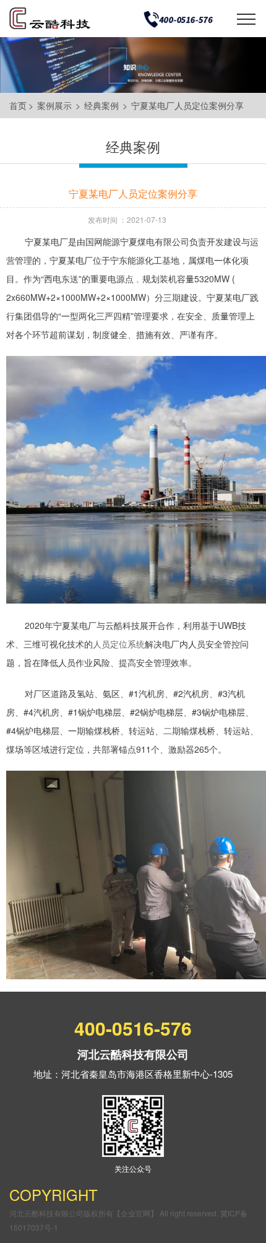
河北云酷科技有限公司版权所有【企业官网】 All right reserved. (114, 1213)
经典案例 (101, 105)
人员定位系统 (119, 644)
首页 (18, 105)
